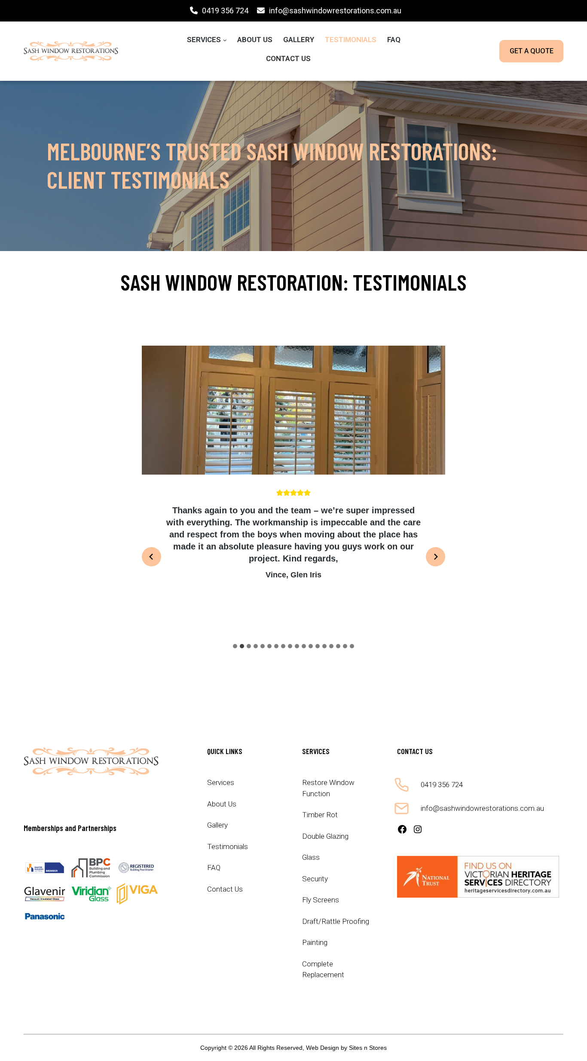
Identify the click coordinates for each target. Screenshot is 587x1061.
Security (315, 878)
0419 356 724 (225, 10)
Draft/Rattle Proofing (335, 921)
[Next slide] (435, 557)
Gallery (298, 39)
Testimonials (350, 39)
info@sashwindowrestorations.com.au (335, 10)
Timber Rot (320, 814)
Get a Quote (531, 51)
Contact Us (288, 58)
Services (204, 39)
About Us (254, 39)
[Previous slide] (151, 557)
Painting (314, 942)
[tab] (235, 646)
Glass (311, 857)
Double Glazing (325, 836)
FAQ (394, 39)
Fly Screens (320, 899)
